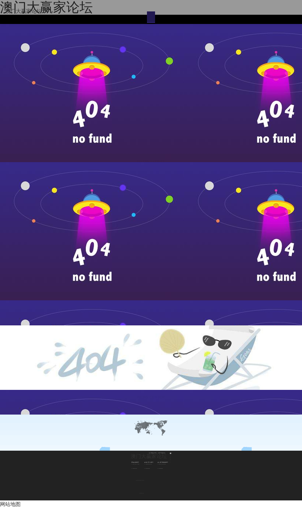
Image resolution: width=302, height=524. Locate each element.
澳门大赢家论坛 (24, 11)
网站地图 (10, 504)
